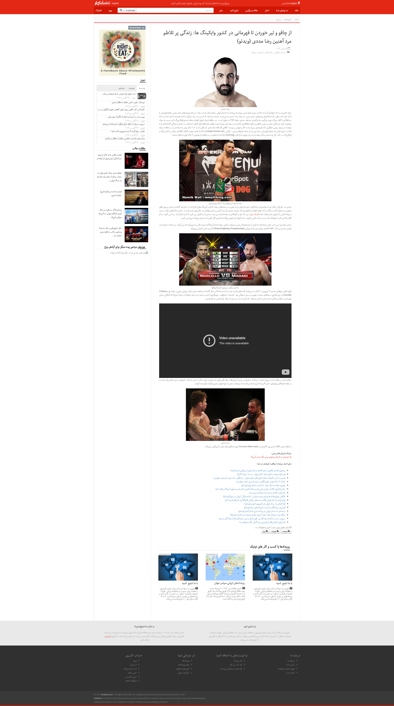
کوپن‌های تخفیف (182, 668)
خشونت (274, 531)
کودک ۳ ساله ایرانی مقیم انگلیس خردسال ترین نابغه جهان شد (260, 481)
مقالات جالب (139, 148)
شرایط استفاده (131, 680)
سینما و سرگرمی (280, 52)
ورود (110, 10)
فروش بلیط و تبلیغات (286, 668)
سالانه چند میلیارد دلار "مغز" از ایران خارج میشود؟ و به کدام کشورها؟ (257, 515)
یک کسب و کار (236, 664)
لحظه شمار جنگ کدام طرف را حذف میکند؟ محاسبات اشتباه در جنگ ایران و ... (109, 176)
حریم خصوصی (131, 676)
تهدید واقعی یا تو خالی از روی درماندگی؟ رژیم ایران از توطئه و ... (109, 158)
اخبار (267, 10)
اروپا (264, 531)
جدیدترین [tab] (122, 88)
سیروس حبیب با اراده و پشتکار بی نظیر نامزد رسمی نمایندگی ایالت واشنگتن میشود (252, 518)
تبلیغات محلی (183, 672)
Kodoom (98, 698)
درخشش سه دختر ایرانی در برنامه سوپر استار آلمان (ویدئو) (262, 511)
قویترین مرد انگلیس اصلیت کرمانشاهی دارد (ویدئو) (264, 507)
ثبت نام (133, 664)
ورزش (278, 19)
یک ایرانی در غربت (264, 52)
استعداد (285, 531)
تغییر (290, 3)
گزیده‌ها (287, 19)
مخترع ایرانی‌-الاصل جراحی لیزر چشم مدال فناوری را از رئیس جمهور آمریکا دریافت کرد (250, 489)
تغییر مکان (132, 672)
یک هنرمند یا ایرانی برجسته (231, 668)
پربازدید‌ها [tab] (142, 88)
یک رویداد (238, 660)
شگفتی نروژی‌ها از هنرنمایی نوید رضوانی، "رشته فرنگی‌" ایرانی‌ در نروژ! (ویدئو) (254, 496)
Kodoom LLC (107, 694)
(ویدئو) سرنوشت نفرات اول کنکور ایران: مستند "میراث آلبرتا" (261, 474)
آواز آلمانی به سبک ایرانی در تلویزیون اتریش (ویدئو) (265, 503)
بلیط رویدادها (183, 664)
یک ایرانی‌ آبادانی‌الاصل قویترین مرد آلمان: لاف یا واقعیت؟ (262, 522)
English (115, 3)
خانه (297, 10)
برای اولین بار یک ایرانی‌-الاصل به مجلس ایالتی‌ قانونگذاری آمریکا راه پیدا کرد (255, 500)
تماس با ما (290, 664)
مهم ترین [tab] (132, 88)
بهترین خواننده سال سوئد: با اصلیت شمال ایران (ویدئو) (263, 485)
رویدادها (185, 660)
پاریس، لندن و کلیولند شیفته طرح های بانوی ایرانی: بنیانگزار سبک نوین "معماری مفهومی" (249, 478)
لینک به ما (290, 672)
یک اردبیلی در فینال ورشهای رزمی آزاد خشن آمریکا (271, 457)
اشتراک (98, 10)
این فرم (108, 636)
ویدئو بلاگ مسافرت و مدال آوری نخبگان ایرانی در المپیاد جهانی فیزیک (110, 213)
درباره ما (291, 660)
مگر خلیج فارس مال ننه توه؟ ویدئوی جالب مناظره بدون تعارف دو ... (110, 231)
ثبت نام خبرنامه (130, 668)
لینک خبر (254, 214)
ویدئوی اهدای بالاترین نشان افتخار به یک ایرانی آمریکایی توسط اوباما (257, 470)
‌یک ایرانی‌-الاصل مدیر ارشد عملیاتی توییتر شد (267, 492)
